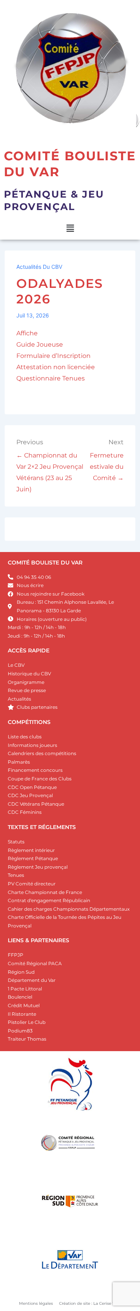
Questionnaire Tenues (50, 378)
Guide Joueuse (39, 344)
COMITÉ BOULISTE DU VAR (45, 562)
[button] (70, 228)
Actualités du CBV (39, 266)
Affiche (27, 333)
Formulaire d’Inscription (53, 355)
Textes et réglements (42, 827)
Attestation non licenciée (55, 367)
